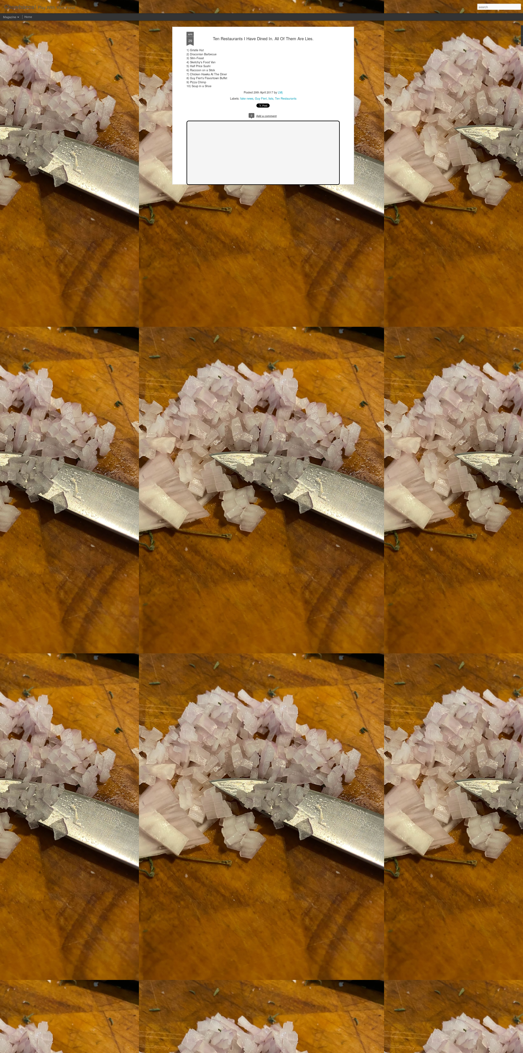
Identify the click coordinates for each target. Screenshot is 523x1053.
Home (28, 17)
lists (270, 98)
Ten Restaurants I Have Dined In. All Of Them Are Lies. (263, 38)
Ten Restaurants (285, 98)
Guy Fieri (261, 98)
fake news (246, 98)
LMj (280, 92)
